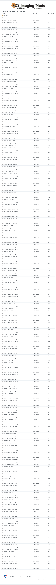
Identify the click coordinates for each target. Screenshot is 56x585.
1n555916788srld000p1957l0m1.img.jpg (10, 254)
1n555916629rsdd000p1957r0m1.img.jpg (10, 140)
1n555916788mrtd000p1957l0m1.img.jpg (10, 213)
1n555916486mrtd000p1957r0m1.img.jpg (10, 50)
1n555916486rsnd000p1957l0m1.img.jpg (10, 65)
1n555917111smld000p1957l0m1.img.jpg (10, 414)
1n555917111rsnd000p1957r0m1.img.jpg (10, 398)
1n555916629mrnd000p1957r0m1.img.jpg (10, 128)
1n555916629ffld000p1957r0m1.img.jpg (10, 105)
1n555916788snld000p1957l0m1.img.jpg (10, 251)
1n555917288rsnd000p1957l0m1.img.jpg (10, 478)
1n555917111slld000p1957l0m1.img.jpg (10, 412)
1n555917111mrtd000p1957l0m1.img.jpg (10, 379)
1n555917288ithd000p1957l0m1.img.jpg (10, 443)
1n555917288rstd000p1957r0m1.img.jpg (10, 485)
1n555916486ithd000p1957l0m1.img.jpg (10, 29)
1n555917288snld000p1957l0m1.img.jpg (10, 499)
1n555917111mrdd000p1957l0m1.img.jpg (10, 365)
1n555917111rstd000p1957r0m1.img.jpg (10, 402)
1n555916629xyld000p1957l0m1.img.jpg (10, 180)
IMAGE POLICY (29, 576)
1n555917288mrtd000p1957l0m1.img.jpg (10, 461)
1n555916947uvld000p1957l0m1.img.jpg (10, 343)
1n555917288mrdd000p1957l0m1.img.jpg (10, 447)
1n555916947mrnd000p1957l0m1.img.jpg (10, 291)
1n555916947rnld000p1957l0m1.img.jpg (10, 301)
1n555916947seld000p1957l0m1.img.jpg (10, 324)
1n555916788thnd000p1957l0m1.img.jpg (10, 256)
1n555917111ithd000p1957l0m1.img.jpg (10, 360)
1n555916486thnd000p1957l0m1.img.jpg (10, 91)
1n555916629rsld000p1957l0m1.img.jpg (10, 143)
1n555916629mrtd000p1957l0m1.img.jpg (10, 131)
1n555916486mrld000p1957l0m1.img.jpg (10, 39)
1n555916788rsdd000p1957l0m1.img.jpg (10, 221)
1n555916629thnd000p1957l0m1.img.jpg (10, 173)
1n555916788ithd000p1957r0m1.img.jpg (10, 197)
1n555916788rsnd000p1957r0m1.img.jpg (10, 232)
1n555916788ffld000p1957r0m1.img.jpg (10, 187)
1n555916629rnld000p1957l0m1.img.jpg (10, 135)
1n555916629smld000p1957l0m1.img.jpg (10, 166)
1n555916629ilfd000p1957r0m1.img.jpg (10, 109)
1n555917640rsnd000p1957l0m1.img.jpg (10, 556)
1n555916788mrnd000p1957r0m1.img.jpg (10, 211)
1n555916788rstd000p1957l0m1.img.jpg (10, 235)
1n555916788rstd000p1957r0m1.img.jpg (10, 237)
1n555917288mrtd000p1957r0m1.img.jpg (10, 464)
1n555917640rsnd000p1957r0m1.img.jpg (10, 558)
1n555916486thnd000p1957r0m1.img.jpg (10, 93)
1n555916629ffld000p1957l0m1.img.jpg (10, 102)
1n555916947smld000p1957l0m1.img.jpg (10, 332)
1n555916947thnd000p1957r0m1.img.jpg (10, 341)
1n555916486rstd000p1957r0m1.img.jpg (10, 72)
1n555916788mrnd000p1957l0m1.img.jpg (10, 209)
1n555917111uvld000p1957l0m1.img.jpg (10, 426)
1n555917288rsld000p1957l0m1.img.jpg (10, 473)
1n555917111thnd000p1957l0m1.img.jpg (10, 421)
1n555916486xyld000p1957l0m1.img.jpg (10, 98)
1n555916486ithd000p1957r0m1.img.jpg (10, 32)
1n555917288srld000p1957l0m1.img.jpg (10, 502)
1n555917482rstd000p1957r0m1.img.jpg (10, 535)
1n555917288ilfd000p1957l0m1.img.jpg (10, 438)
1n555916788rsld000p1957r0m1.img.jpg (10, 228)
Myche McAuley (45, 573)
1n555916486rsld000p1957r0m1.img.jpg (10, 62)
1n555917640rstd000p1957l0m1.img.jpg (10, 561)
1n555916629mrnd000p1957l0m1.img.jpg (10, 126)
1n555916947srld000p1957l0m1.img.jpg (10, 336)
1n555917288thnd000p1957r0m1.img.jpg (10, 506)
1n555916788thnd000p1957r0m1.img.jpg (10, 258)
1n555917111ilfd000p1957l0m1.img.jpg (10, 355)
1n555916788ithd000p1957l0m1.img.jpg (10, 195)
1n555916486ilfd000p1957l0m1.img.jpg (10, 24)
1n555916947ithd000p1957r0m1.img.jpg (10, 280)
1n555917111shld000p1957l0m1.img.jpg (10, 410)
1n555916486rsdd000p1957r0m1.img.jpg (10, 58)
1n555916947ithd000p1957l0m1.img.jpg (10, 277)
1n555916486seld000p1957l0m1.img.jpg (10, 76)
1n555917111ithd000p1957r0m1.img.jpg (10, 362)
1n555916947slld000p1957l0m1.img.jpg (10, 329)
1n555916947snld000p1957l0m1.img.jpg (10, 334)
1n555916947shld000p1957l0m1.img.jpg (10, 327)
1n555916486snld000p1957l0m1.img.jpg (10, 86)
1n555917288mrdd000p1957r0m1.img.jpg (10, 450)
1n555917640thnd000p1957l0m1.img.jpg (10, 565)
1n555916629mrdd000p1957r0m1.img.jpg (10, 119)
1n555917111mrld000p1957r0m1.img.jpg (10, 372)
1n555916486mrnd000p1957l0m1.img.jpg (10, 43)
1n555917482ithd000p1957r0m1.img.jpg (10, 516)
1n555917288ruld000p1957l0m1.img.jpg (10, 487)
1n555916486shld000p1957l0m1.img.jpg (10, 79)
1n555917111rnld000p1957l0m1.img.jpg (10, 384)
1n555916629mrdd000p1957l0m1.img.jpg (10, 117)
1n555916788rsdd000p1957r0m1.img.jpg (10, 223)
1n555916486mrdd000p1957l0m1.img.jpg (10, 34)
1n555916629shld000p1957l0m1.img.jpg (10, 161)
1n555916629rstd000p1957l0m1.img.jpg (10, 152)
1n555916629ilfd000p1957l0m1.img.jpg (10, 107)
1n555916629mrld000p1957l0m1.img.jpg (10, 121)
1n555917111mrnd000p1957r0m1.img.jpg (10, 376)
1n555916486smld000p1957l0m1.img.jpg (10, 83)
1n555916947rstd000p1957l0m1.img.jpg (10, 317)
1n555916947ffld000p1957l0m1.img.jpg (10, 268)
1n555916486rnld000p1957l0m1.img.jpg (10, 53)
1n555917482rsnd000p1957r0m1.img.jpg (10, 530)
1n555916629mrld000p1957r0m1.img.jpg (10, 124)
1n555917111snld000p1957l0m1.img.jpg (10, 417)
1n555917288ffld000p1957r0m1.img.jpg (10, 435)
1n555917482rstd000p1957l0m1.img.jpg (10, 532)
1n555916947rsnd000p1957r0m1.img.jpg (10, 315)
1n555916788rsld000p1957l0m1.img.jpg (10, 225)
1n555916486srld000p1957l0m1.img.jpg (10, 88)
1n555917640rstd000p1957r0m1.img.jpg (10, 563)
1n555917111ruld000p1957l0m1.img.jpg (10, 405)
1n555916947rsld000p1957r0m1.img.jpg (10, 310)
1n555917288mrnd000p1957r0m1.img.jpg (10, 459)
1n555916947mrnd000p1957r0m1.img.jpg (10, 294)
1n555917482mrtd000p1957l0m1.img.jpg (10, 523)
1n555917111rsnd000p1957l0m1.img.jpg (10, 395)
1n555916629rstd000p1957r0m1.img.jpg (10, 154)
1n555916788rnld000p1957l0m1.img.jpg (10, 218)
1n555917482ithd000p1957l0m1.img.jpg (10, 513)
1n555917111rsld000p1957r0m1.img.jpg (10, 393)
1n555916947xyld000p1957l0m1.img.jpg (10, 346)
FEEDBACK (12, 576)
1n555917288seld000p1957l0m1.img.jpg (10, 490)
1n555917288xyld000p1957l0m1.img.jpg (10, 511)
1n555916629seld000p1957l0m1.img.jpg (10, 159)
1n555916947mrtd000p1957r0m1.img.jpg (10, 298)
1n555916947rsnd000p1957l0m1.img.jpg (10, 313)
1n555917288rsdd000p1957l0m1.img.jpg (10, 469)
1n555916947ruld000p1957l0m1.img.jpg (10, 322)
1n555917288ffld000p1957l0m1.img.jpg (10, 433)
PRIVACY (20, 576)
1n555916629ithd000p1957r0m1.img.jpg (10, 114)
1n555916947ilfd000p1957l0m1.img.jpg (10, 272)
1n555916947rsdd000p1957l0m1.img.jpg (10, 303)
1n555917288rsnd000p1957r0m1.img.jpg (10, 480)
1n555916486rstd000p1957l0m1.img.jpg (10, 69)
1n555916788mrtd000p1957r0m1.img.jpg (10, 216)
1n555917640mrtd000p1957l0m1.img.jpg (10, 551)
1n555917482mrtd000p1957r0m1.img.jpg (10, 525)
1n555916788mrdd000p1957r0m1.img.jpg (10, 202)
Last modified (35, 13)
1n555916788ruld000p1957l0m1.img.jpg (10, 239)
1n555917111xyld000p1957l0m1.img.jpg (10, 428)
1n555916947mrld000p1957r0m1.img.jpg (10, 289)
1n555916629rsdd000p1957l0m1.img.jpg (10, 138)
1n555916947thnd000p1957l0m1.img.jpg (10, 339)
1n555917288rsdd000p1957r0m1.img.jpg (10, 471)
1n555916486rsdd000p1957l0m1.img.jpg (10, 55)
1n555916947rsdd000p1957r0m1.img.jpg (10, 306)
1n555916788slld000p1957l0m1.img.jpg (10, 247)
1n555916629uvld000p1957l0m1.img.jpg (10, 178)
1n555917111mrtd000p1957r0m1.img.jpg (10, 381)
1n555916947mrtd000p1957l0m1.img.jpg (10, 296)
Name (4, 13)
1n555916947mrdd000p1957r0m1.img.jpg (10, 284)
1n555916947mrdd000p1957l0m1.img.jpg (10, 282)
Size (48, 13)
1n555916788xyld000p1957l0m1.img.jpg (10, 263)
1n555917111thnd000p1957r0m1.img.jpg (10, 424)
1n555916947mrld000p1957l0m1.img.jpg (10, 287)
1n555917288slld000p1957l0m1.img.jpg (10, 495)
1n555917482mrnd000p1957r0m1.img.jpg (10, 521)
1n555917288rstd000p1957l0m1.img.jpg (10, 483)
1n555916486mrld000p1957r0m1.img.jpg (10, 41)
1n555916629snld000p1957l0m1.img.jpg (10, 169)
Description (52, 13)
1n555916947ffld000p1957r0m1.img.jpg (10, 270)
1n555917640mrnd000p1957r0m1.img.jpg (10, 549)
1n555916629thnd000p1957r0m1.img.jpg (10, 176)
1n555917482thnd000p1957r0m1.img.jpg (10, 539)
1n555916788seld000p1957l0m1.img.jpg (10, 242)
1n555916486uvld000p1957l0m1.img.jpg (10, 95)
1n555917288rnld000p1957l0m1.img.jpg (10, 466)
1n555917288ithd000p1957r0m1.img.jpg (10, 445)
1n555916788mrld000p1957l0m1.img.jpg (10, 204)
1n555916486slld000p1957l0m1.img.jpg (10, 81)
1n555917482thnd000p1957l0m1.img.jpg (10, 537)
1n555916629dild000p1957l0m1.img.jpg (10, 100)
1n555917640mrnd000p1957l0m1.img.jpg (10, 547)
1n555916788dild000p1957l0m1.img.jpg (10, 183)
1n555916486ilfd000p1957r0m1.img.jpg (10, 27)
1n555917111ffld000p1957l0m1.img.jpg (10, 350)
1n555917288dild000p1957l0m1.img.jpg (10, 431)
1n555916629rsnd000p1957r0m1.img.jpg (10, 150)
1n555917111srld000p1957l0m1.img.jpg (10, 419)
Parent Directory (6, 15)
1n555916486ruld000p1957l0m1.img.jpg (10, 74)
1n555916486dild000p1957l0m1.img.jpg (10, 17)
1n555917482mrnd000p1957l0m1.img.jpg (10, 518)
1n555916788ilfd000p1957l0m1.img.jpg (10, 190)
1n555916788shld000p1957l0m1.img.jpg (10, 244)
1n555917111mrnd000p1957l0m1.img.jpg (10, 374)
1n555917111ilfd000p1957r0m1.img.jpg (10, 358)
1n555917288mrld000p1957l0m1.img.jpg (10, 452)
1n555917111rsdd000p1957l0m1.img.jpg (10, 386)
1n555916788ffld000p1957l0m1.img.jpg (10, 185)
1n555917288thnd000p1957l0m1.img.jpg (10, 504)
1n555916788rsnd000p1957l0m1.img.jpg (10, 230)
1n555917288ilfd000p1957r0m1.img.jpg (10, 440)
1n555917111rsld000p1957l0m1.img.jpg (10, 391)
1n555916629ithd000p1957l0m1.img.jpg (10, 112)
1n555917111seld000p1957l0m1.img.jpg (10, 407)
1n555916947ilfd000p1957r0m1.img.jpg (10, 275)
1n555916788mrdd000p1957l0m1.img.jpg (10, 199)
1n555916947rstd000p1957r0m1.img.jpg (10, 320)
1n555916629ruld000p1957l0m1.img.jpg (10, 157)
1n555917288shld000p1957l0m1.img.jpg (10, 492)
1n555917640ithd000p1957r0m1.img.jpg (10, 544)
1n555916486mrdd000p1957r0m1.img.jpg (10, 36)
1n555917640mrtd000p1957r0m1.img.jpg (10, 554)
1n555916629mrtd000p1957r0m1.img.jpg (10, 133)
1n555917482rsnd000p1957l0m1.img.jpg (10, 528)
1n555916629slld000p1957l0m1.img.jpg (10, 164)
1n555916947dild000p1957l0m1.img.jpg (10, 265)
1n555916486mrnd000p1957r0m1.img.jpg (10, 46)
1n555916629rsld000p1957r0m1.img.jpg (10, 145)
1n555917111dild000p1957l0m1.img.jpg (10, 348)
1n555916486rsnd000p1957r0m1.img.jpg (10, 67)
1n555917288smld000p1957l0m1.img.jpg (10, 497)
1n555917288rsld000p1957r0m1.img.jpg (10, 476)
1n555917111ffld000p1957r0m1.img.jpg (10, 353)
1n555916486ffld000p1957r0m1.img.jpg (10, 22)
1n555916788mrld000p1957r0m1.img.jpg (10, 206)
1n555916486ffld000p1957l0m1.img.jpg (10, 20)
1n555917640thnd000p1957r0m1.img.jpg (10, 568)
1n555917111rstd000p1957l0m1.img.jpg (10, 400)
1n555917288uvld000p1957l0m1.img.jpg (10, 509)
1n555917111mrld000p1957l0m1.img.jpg (10, 369)
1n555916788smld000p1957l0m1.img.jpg (10, 249)
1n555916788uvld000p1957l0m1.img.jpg (10, 261)
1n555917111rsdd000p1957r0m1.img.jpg (10, 388)
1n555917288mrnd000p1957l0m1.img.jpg (10, 457)
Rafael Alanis (45, 577)
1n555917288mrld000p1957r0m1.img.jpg (10, 454)
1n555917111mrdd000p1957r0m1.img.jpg (10, 367)
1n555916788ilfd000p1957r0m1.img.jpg (10, 192)
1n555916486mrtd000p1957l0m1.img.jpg (10, 48)
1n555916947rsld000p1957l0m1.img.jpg (10, 308)
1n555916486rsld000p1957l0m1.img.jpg (10, 60)
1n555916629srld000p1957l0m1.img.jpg (10, 171)
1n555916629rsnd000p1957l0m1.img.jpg (10, 147)
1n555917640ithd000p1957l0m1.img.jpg (10, 542)
